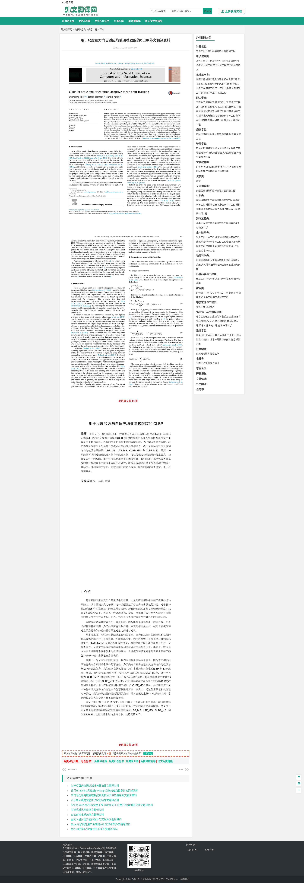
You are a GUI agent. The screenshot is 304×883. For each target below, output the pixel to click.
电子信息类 (80, 29)
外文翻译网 (66, 29)
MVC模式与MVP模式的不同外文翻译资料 (94, 829)
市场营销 (200, 148)
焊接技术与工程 (209, 92)
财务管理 (210, 148)
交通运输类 (202, 186)
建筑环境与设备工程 (216, 246)
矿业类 (200, 288)
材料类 (200, 195)
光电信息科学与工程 (216, 61)
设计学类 (201, 330)
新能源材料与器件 (210, 209)
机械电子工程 (230, 79)
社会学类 (201, 349)
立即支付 (148, 753)
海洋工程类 (202, 218)
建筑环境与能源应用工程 (227, 237)
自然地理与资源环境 (221, 264)
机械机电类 (202, 74)
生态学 (199, 363)
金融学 (225, 134)
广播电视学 (211, 171)
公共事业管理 (215, 152)
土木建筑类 (202, 232)
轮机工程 (219, 106)
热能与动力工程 (215, 120)
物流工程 (200, 307)
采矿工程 (224, 293)
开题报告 (201, 373)
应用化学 (216, 316)
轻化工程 (203, 325)
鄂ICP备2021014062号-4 (165, 879)
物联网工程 (229, 51)
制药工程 (226, 316)
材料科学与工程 (204, 200)
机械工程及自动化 (214, 79)
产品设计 (221, 335)
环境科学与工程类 (206, 274)
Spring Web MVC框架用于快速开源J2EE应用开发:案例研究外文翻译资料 (112, 805)
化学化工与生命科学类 (209, 312)
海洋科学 (203, 227)
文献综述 (201, 379)
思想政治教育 (202, 353)
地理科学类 (202, 255)
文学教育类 (202, 162)
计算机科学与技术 (214, 51)
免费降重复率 (148, 761)
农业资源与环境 (211, 363)
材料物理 (210, 204)
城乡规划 (235, 241)
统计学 (223, 111)
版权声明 (192, 849)
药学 (214, 321)
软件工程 (200, 51)
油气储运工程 (231, 106)
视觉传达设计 (202, 339)
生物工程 (213, 325)
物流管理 (210, 307)
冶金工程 (207, 297)
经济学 (232, 134)
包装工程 (210, 88)
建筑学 (199, 241)
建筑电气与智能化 (208, 115)
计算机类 (201, 46)
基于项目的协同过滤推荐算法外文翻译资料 (95, 785)
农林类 (200, 358)
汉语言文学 (222, 171)
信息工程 (92, 29)
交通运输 (200, 190)
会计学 (204, 152)
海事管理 (200, 223)
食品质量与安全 (204, 321)
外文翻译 (201, 384)
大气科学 (205, 264)
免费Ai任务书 (102, 21)
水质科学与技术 (223, 278)
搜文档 (207, 11)
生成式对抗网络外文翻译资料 (87, 809)
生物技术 (235, 316)
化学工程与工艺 (204, 316)
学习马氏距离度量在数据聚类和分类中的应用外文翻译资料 (104, 795)
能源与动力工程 (223, 102)
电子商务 (216, 134)
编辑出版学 (214, 166)
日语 (234, 166)
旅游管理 (205, 157)
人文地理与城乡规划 (220, 260)
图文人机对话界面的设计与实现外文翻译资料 (96, 819)
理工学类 (201, 97)
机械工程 (221, 92)
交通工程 (230, 190)
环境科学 (210, 278)
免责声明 (209, 849)
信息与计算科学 (211, 111)
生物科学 (227, 325)
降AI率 (119, 21)
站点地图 (184, 879)
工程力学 (200, 102)
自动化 (211, 106)
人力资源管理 (229, 152)
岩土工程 (200, 237)
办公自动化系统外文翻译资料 (87, 814)
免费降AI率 (132, 761)
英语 (205, 166)
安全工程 (214, 293)
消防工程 (233, 293)
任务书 (200, 389)
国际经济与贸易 (204, 134)
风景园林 (226, 339)
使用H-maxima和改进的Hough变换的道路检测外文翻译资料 (104, 790)
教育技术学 (225, 166)
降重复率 (134, 21)
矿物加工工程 (202, 293)
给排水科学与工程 (212, 241)
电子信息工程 (219, 65)
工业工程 (219, 88)
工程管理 (226, 241)
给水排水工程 (208, 250)
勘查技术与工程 (220, 297)
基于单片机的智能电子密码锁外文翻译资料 (95, 800)
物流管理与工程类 (206, 302)
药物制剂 (221, 321)
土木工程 (210, 237)
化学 (220, 325)
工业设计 (231, 335)
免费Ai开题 (84, 21)
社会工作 (214, 353)
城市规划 (200, 246)
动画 (238, 335)
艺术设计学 (211, 335)
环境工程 (200, 278)
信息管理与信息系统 (225, 148)
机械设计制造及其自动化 (220, 84)
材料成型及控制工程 (222, 200)
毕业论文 (201, 368)
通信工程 (200, 61)
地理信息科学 (202, 260)
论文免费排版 (153, 21)
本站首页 (68, 21)
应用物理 (210, 102)
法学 (198, 181)
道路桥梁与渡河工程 (216, 190)
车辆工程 (200, 79)
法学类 (200, 176)
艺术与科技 (215, 339)
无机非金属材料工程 (225, 204)
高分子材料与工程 (228, 209)
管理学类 (201, 143)
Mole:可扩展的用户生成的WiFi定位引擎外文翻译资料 (100, 824)
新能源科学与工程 (226, 115)
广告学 (199, 166)
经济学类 (201, 129)
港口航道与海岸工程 (216, 223)
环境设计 (200, 335)
